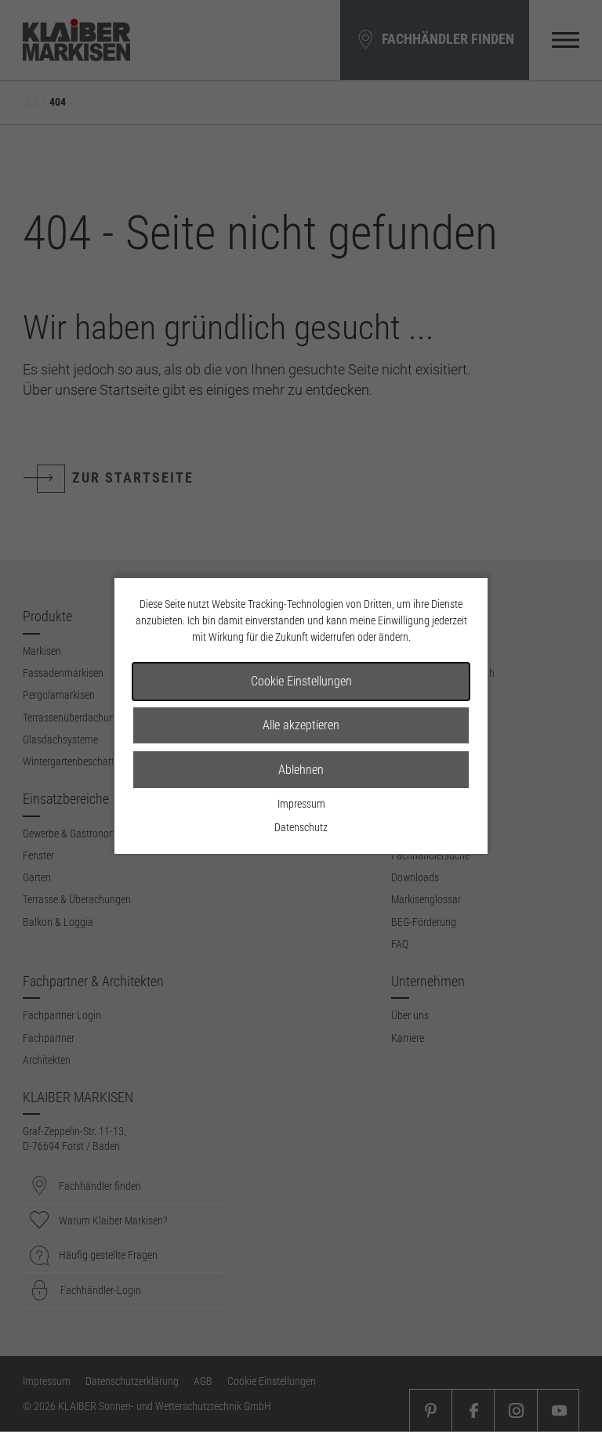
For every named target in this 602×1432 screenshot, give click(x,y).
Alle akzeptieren (301, 725)
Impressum (301, 803)
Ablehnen (301, 769)
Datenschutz (301, 827)
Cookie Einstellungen (301, 681)
